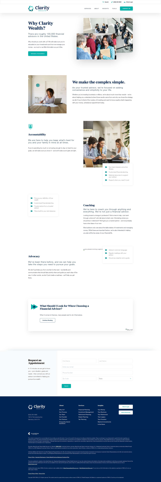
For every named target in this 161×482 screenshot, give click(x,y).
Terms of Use (42, 473)
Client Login (129, 2)
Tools (114, 8)
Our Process (63, 412)
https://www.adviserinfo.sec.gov (70, 468)
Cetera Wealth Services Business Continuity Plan (57, 457)
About (96, 8)
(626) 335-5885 (117, 2)
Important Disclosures (40, 457)
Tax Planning (82, 419)
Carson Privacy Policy (33, 473)
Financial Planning (84, 409)
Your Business (102, 412)
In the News (101, 424)
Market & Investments (104, 422)
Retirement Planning (84, 414)
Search (107, 2)
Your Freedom (102, 419)
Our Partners (63, 419)
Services (87, 8)
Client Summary (125, 412)
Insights (105, 8)
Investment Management (86, 412)
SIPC (60, 446)
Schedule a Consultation (38, 53)
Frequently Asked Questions (64, 422)
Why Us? (62, 409)
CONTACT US (126, 8)
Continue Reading (48, 320)
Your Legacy (101, 417)
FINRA (57, 446)
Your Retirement (103, 414)
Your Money (101, 409)
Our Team (62, 414)
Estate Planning (83, 417)
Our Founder (63, 417)
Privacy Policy (31, 457)
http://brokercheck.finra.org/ (86, 468)
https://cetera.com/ (32, 464)
